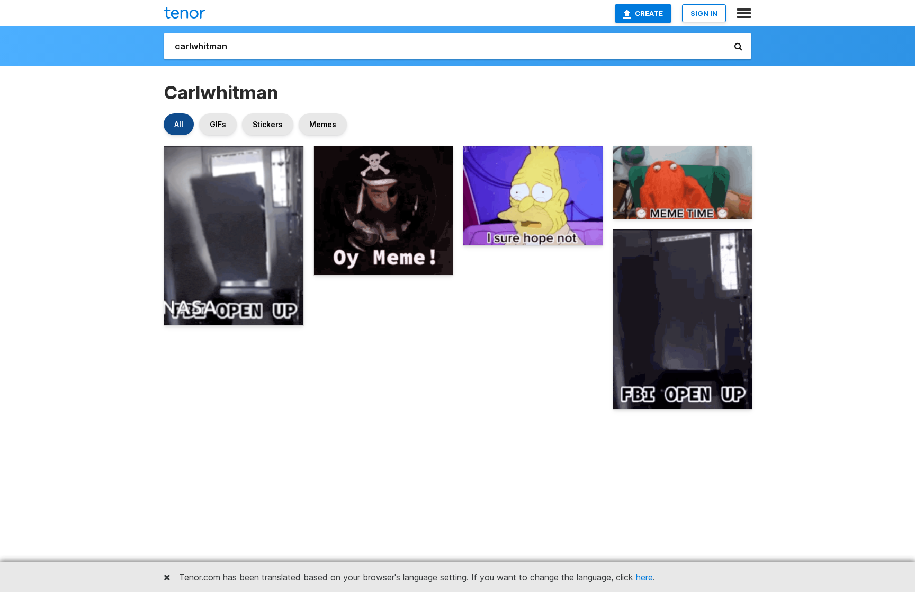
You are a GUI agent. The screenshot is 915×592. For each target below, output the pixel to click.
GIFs (218, 124)
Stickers (268, 124)
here (644, 577)
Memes (322, 124)
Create (649, 13)
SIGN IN (703, 13)
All (178, 124)
